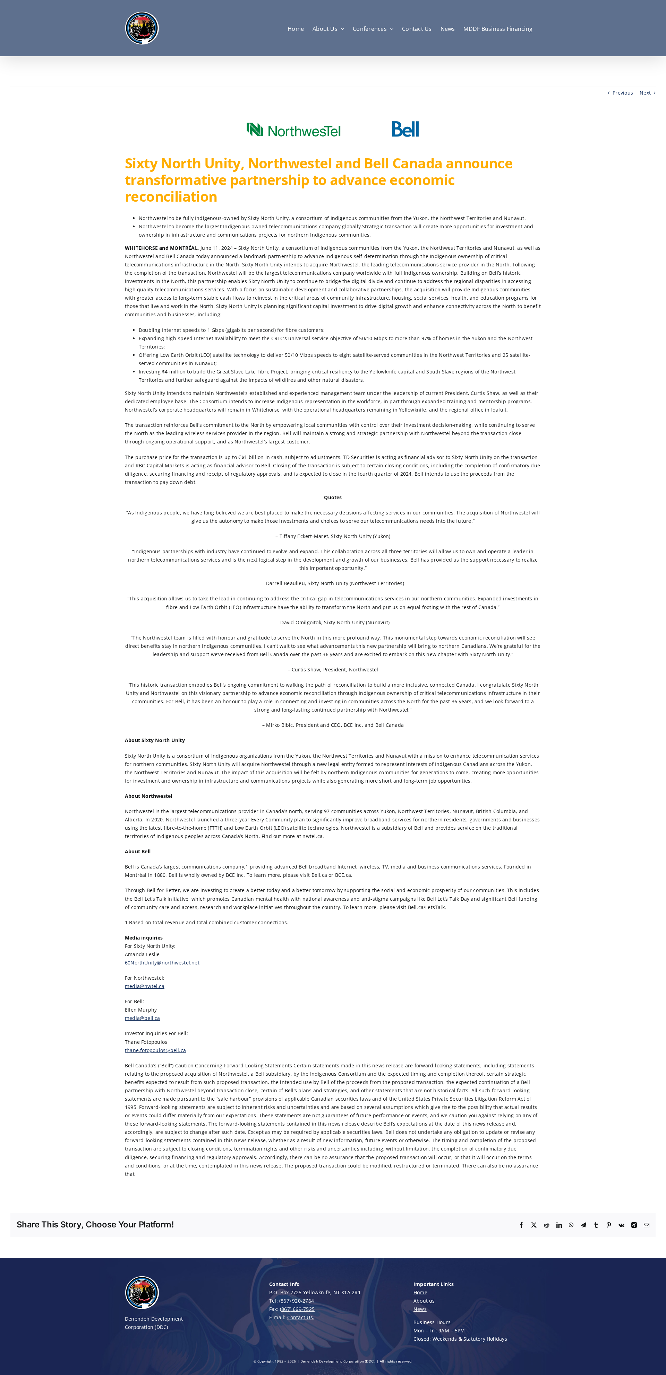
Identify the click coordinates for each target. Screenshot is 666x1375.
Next (645, 92)
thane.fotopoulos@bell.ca (155, 1050)
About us (424, 1300)
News (420, 1309)
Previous (623, 92)
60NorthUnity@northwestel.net (162, 962)
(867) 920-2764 (296, 1300)
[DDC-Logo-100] (142, 1277)
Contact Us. (300, 1317)
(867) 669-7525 (297, 1309)
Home (420, 1292)
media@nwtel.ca (144, 986)
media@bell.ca (142, 1018)
